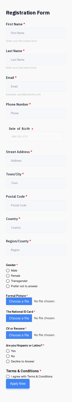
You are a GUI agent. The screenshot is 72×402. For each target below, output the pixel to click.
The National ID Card (20, 311)
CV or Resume (16, 328)
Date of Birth (21, 128)
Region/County (18, 241)
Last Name (15, 51)
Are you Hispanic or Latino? (25, 345)
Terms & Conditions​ (23, 371)
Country (13, 219)
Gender (12, 265)
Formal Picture (17, 295)
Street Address (19, 152)
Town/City (15, 174)
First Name (15, 24)
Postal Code (16, 196)
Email (11, 78)
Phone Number (18, 104)
